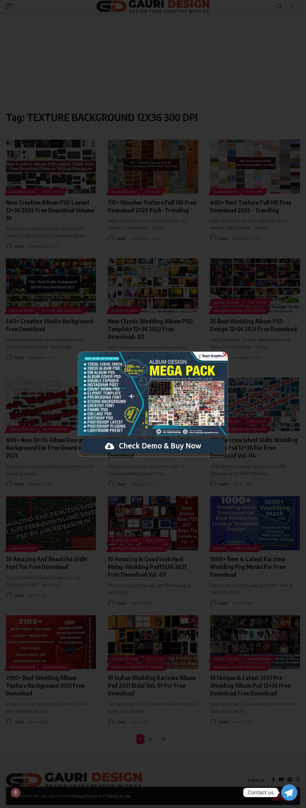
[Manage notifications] (15, 792)
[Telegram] (289, 792)
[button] (225, 355)
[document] (153, 404)
